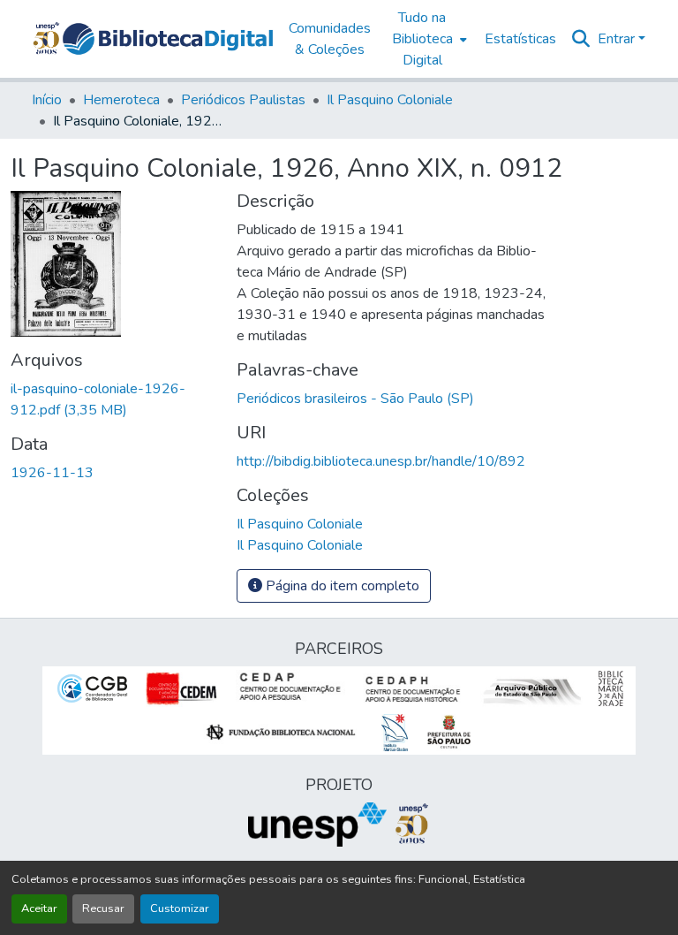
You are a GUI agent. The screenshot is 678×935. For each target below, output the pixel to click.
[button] (168, 39)
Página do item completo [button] (340, 586)
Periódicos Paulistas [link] (243, 100)
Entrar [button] (618, 39)
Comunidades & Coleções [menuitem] (330, 39)
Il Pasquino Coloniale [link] (390, 100)
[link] (113, 399)
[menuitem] (427, 39)
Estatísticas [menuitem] (520, 39)
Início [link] (47, 100)
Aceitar (39, 908)
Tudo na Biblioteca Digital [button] (422, 39)
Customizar (179, 908)
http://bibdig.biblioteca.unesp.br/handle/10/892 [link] (381, 461)
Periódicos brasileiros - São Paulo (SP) (355, 398)
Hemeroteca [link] (121, 100)
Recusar (103, 908)
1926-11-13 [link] (52, 473)
